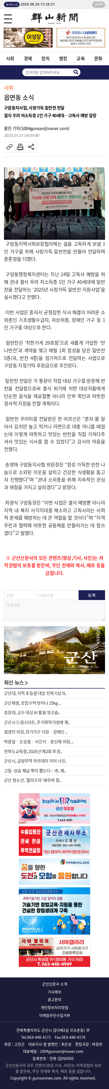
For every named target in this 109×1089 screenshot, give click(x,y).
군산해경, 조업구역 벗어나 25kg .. (32, 703)
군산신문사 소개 (54, 983)
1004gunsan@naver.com (61, 1051)
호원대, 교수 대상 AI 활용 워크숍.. (32, 712)
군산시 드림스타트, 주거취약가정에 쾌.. (37, 722)
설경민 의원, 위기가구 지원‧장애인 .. (35, 731)
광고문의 (54, 999)
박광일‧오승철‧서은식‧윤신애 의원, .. (39, 741)
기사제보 (54, 991)
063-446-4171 (39, 1037)
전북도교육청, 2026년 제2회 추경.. (33, 751)
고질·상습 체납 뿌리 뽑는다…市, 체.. (35, 770)
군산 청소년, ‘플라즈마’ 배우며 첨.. (32, 780)
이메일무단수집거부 (54, 1015)
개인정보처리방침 (54, 1007)
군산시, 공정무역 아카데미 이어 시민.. (35, 761)
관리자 (99, 4)
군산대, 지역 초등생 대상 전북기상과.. (35, 693)
